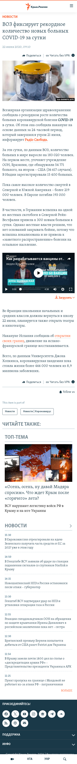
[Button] (31, 55)
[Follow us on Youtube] (24, 714)
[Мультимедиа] (12, 759)
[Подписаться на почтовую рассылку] (24, 723)
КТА (29, 759)
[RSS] (6, 723)
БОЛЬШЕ (66, 690)
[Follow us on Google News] (42, 714)
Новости (10, 17)
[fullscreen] (71, 289)
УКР (47, 759)
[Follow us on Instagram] (33, 714)
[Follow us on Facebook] (6, 714)
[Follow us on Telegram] (51, 714)
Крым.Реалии (25, 264)
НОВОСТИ (16, 526)
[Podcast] (15, 723)
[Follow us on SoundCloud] (61, 714)
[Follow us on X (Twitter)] (15, 714)
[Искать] (65, 759)
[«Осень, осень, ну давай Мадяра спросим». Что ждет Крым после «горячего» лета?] (38, 463)
